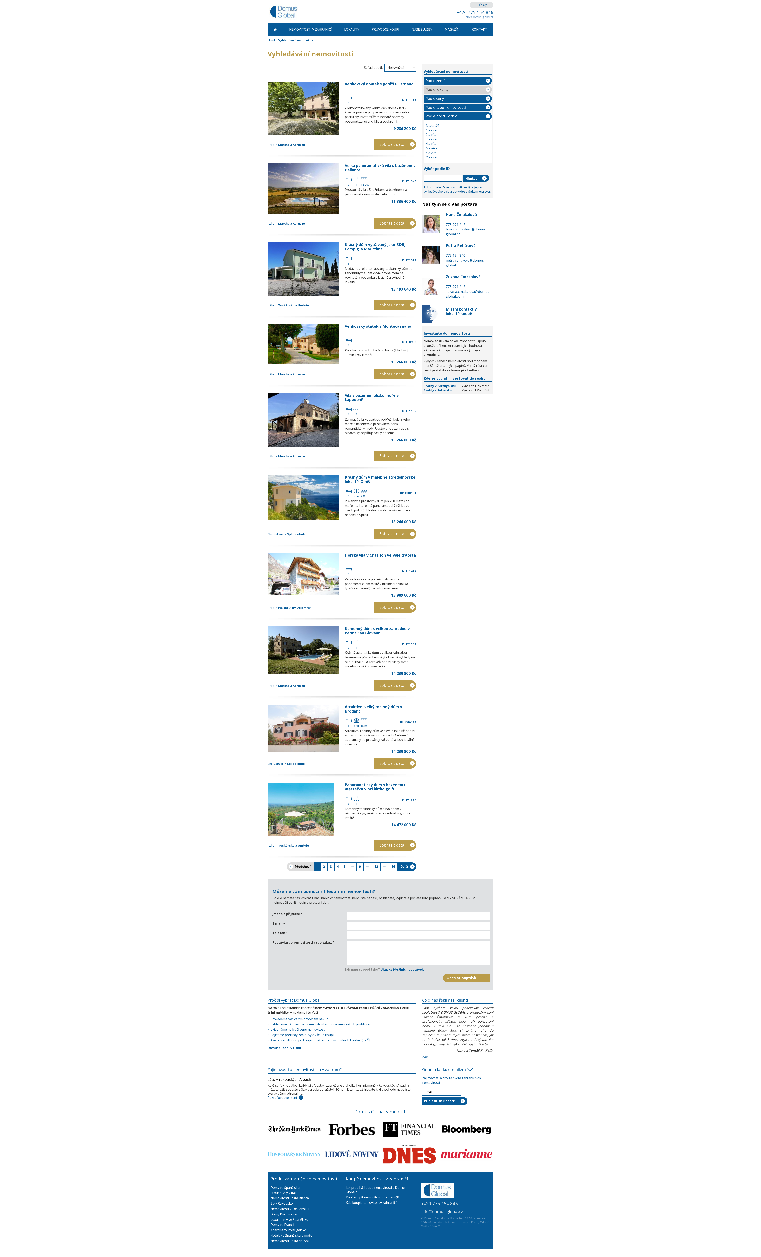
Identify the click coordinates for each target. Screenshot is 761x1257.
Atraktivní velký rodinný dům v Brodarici (373, 709)
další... (426, 1057)
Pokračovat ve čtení (282, 1097)
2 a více (431, 135)
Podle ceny (435, 98)
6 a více (431, 153)
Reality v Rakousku (438, 390)
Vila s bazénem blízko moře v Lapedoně (372, 397)
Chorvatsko (275, 534)
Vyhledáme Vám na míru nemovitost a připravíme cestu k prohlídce (320, 1024)
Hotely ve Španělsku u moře (291, 1235)
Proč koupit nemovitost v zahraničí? (372, 1197)
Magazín (452, 29)
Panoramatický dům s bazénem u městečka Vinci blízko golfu (376, 787)
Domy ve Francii (282, 1224)
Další (404, 866)
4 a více (431, 143)
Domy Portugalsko (284, 1214)
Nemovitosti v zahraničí (310, 29)
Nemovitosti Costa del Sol (290, 1241)
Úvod (271, 40)
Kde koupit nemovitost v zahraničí (371, 1202)
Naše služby (422, 29)
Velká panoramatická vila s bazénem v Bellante (380, 168)
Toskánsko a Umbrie (293, 305)
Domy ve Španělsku (285, 1187)
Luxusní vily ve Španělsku (289, 1219)
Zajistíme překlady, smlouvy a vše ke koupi (302, 1035)
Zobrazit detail (392, 144)
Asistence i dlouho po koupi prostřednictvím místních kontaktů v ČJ (320, 1040)
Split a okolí (296, 534)
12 (376, 866)
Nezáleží (432, 125)
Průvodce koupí (385, 29)
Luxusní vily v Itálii (284, 1193)
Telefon (280, 933)
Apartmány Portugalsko (288, 1230)
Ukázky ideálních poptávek (402, 969)
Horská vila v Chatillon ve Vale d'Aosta (380, 555)
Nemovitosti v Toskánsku (290, 1209)
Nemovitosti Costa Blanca (290, 1198)
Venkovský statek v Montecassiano (378, 326)
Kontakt (479, 29)
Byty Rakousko (282, 1203)
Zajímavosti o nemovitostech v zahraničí (305, 1069)
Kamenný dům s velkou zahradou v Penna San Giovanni (377, 631)
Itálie (271, 145)
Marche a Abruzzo (291, 145)
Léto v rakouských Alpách (289, 1079)
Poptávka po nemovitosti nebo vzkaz (303, 942)
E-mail (278, 923)
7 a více (431, 157)
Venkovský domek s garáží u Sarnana (379, 83)
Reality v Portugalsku (440, 386)
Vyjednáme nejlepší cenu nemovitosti (298, 1029)
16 (393, 866)
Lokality (351, 29)
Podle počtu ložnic (441, 116)
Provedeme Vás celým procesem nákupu (300, 1019)
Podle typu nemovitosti (446, 107)
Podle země (435, 80)
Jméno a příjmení (287, 914)
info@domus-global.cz (479, 17)
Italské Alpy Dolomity (294, 608)
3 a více (431, 139)
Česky (483, 5)
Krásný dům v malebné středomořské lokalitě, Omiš (380, 479)
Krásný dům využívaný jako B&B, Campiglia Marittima (375, 247)
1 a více (431, 130)
